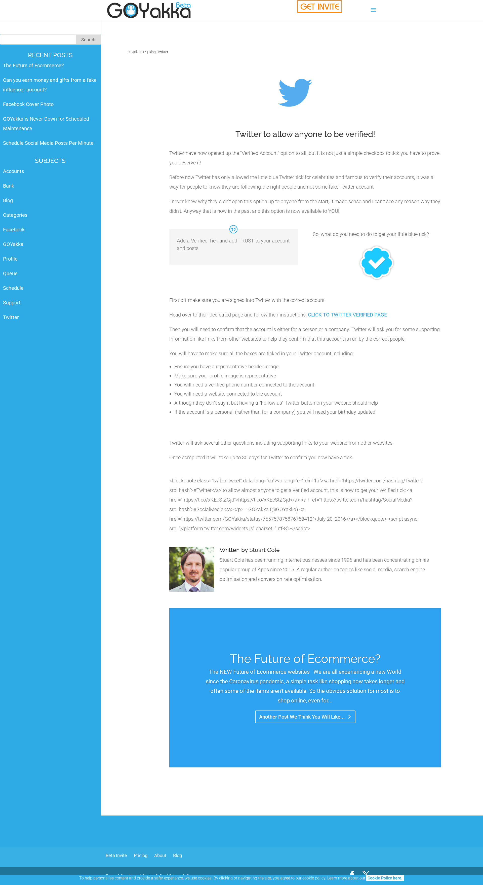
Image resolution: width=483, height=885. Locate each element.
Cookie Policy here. (385, 878)
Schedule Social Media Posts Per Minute (48, 143)
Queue (10, 273)
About (160, 855)
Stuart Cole (264, 549)
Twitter (162, 52)
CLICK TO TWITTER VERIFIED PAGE (347, 315)
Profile (10, 259)
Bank (8, 186)
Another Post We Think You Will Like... (302, 717)
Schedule (13, 288)
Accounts (13, 171)
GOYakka (13, 244)
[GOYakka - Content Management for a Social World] (319, 6)
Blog (152, 52)
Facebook (14, 230)
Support (12, 303)
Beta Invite (116, 855)
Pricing (140, 855)
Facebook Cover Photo (28, 104)
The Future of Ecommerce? (305, 659)
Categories (15, 215)
